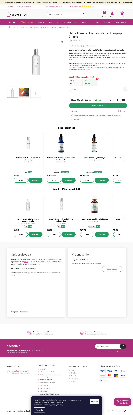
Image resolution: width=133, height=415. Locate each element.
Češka (72, 370)
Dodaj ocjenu (112, 269)
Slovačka (73, 373)
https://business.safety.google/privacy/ (48, 404)
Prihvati (94, 401)
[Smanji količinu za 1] (107, 99)
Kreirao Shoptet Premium (115, 411)
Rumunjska (74, 379)
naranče (117, 53)
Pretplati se (123, 346)
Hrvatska (73, 381)
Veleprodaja (43, 391)
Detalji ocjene (91, 46)
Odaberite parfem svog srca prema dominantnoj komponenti (51, 376)
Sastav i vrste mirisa (46, 380)
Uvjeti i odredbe (45, 388)
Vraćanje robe (44, 385)
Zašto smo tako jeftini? (24, 6)
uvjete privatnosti (120, 352)
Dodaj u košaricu (98, 105)
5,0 (82, 6)
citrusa (26, 262)
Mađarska (74, 376)
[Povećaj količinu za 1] (113, 100)
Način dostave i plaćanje (47, 382)
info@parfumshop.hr (21, 372)
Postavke (39, 410)
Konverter (10, 6)
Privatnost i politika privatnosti (49, 394)
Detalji (21, 180)
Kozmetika (24, 312)
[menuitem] (11, 22)
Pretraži (83, 14)
